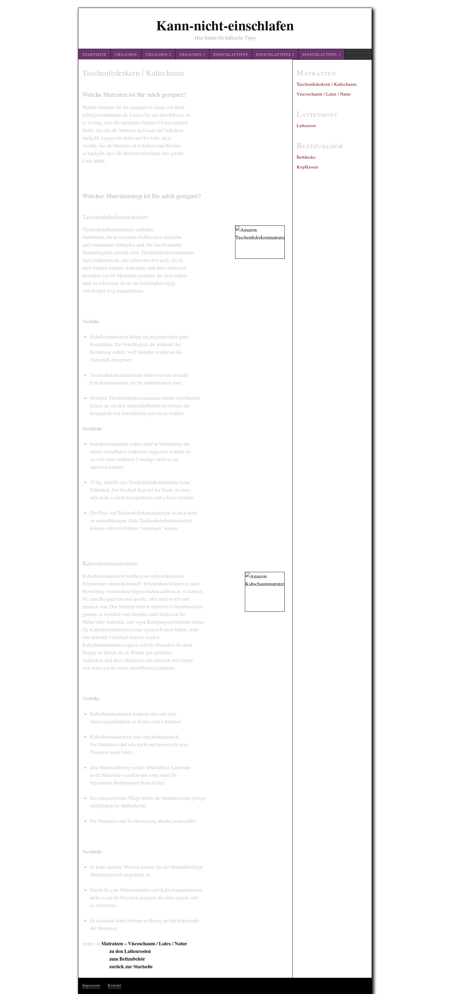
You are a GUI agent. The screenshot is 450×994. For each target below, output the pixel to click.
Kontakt (114, 985)
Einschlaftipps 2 (275, 54)
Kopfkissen (307, 167)
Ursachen (126, 54)
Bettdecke (306, 157)
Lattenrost (306, 125)
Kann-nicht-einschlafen (225, 25)
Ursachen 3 (192, 54)
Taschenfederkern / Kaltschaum (327, 84)
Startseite (94, 54)
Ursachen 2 (158, 54)
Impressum (91, 985)
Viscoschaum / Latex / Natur (324, 94)
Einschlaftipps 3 (321, 54)
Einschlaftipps (230, 54)
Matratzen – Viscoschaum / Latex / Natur (144, 943)
